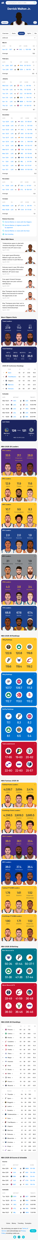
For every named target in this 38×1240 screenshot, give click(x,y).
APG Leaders (6, 504)
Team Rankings (7, 349)
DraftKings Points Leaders (11, 810)
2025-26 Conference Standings (13, 366)
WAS (22, 157)
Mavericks (10, 1138)
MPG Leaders (6, 862)
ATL (21, 86)
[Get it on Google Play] (19, 1237)
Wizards (10, 1085)
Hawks (10, 1049)
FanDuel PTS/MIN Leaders (11, 888)
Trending (21, 1223)
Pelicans (11, 389)
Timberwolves (11, 1114)
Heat (9, 1065)
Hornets (10, 1061)
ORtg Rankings (7, 640)
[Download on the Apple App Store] (14, 1237)
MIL (22, 161)
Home (8, 1223)
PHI (14, 1200)
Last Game (6, 422)
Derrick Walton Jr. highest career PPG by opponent (17, 226)
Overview (5, 33)
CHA (22, 210)
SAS (22, 134)
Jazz (9, 1150)
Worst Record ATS (8, 985)
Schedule (5, 394)
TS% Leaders (6, 608)
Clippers (4, 22)
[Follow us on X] (23, 1237)
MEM (21, 101)
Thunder (10, 1094)
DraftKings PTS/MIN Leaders (12, 916)
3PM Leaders (6, 582)
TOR (22, 149)
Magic (10, 1057)
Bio (36, 33)
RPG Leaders (6, 479)
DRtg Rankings (7, 674)
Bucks (10, 1069)
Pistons (10, 1030)
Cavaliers (11, 1042)
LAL (27, 405)
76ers (9, 1053)
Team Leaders (7, 321)
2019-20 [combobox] (5, 38)
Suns (9, 373)
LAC (27, 401)
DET (21, 105)
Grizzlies (10, 1142)
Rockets (10, 1110)
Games (21, 33)
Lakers (9, 1106)
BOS (14, 1196)
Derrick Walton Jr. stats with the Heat (17, 231)
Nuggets (10, 1102)
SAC (20, 49)
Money (14, 1223)
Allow (33, 1231)
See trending (9, 234)
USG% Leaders (7, 836)
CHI (22, 141)
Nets (9, 1077)
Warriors (11, 385)
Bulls (9, 1073)
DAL (26, 1176)
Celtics (10, 1034)
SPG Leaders (6, 530)
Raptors (10, 1045)
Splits (29, 33)
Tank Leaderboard (8, 744)
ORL (21, 89)
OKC (22, 130)
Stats (14, 33)
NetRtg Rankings (8, 709)
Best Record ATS (8, 950)
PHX (21, 65)
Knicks (10, 1038)
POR (22, 165)
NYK (27, 1200)
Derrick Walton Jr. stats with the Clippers (18, 222)
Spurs (9, 1098)
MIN (22, 145)
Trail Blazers (12, 377)
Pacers (10, 1081)
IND (22, 153)
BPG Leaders (6, 556)
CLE (21, 93)
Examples (28, 1223)
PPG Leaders (6, 450)
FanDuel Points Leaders (10, 785)
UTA (22, 126)
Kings (9, 1146)
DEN (21, 69)
